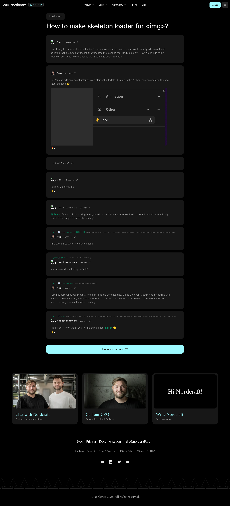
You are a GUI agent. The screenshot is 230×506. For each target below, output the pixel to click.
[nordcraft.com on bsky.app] (119, 462)
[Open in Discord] (77, 42)
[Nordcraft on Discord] (128, 462)
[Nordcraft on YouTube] (102, 462)
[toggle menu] (225, 5)
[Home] (14, 5)
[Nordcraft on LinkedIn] (111, 462)
